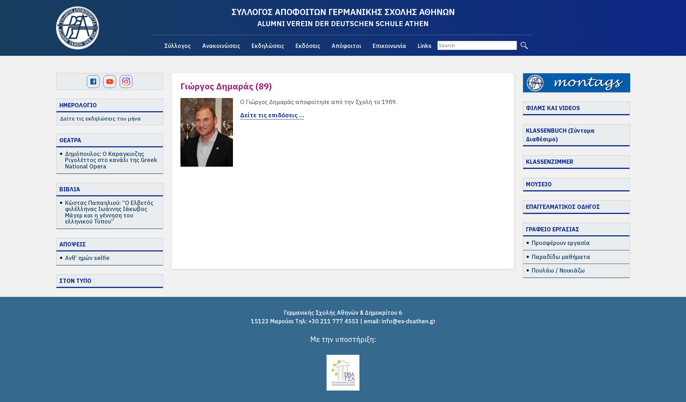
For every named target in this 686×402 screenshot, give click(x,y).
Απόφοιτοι (346, 45)
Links (425, 45)
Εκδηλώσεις (268, 45)
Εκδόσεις (307, 45)
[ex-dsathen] (77, 27)
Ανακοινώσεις (221, 45)
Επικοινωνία (389, 45)
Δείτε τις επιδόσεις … (272, 115)
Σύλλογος (177, 45)
